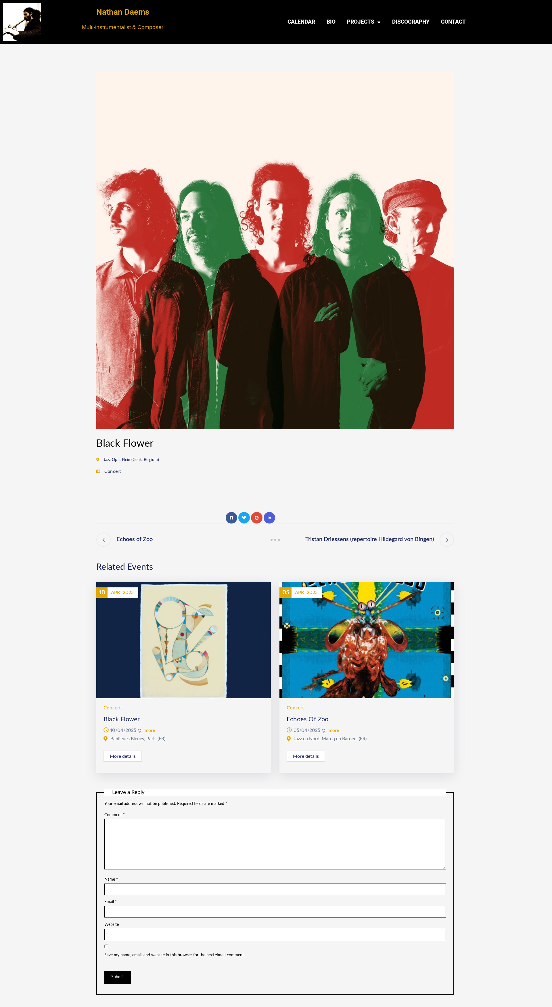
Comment (114, 815)
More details (123, 756)
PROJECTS (360, 21)
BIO (331, 21)
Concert (112, 471)
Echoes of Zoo (308, 719)
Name (111, 879)
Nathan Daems (122, 12)
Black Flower (121, 719)
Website (111, 925)
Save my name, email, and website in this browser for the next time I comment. (174, 955)
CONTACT (453, 21)
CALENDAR (301, 21)
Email (110, 902)
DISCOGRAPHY (411, 21)
